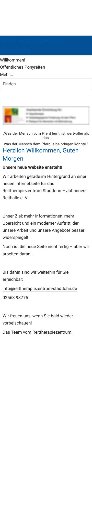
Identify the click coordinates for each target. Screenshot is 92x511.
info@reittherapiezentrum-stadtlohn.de (40, 288)
